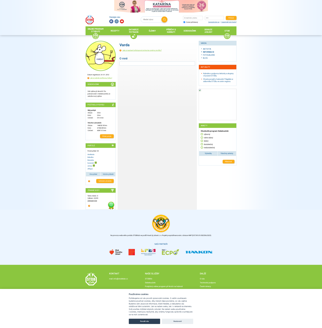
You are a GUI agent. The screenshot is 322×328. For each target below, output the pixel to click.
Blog (205, 58)
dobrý (206, 141)
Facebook (111, 21)
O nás (202, 279)
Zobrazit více (92, 201)
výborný (207, 134)
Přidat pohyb (106, 136)
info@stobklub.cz (120, 279)
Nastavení (177, 321)
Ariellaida (91, 154)
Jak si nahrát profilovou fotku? (101, 78)
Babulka (90, 157)
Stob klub (90, 19)
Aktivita (207, 49)
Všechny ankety (227, 153)
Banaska (91, 160)
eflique (90, 169)
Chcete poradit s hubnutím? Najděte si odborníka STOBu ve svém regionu (218, 80)
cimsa (90, 166)
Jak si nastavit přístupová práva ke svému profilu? (142, 50)
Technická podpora (208, 283)
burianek (91, 163)
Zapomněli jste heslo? (228, 22)
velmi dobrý (208, 138)
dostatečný (208, 144)
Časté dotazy (205, 286)
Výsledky (208, 153)
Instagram (117, 21)
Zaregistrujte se (213, 22)
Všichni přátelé (108, 174)
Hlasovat (228, 162)
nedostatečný (209, 148)
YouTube (122, 21)
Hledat (164, 19)
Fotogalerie (209, 55)
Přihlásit (231, 18)
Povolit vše (144, 321)
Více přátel (93, 174)
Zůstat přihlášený (192, 22)
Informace (208, 52)
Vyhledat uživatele (104, 181)
